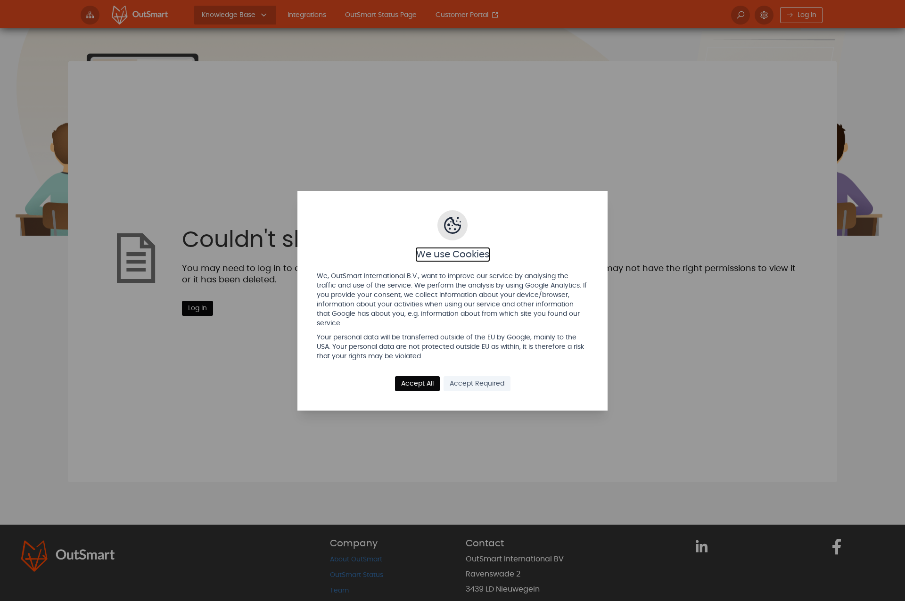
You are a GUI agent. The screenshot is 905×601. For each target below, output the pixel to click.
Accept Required (477, 383)
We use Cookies (452, 254)
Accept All (417, 383)
